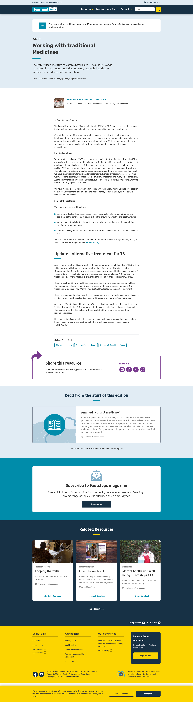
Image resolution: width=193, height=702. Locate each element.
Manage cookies (121, 694)
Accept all (148, 694)
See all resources (96, 609)
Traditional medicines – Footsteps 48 (106, 448)
